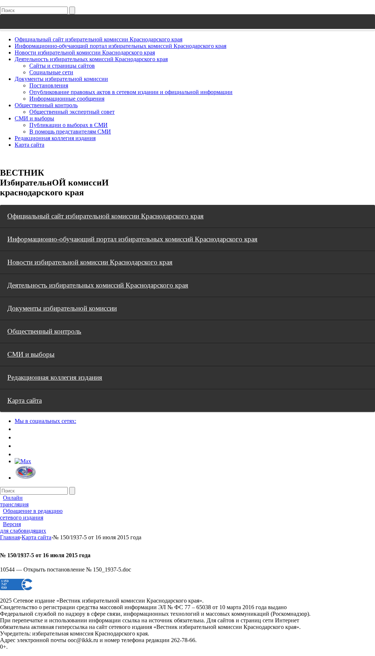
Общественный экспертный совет (72, 112)
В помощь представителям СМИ (70, 131)
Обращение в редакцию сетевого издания (31, 514)
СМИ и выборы (34, 118)
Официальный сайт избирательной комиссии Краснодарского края (98, 39)
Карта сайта (29, 145)
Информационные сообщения (66, 98)
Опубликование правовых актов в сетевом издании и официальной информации (131, 92)
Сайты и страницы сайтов (62, 66)
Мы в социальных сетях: (45, 421)
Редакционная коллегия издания (55, 138)
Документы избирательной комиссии (61, 79)
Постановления (48, 85)
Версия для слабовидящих (23, 527)
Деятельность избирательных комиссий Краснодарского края (91, 59)
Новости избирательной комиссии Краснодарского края (85, 52)
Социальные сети (51, 72)
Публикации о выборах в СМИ (68, 125)
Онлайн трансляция (14, 501)
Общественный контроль (46, 105)
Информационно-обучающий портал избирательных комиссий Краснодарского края (120, 46)
